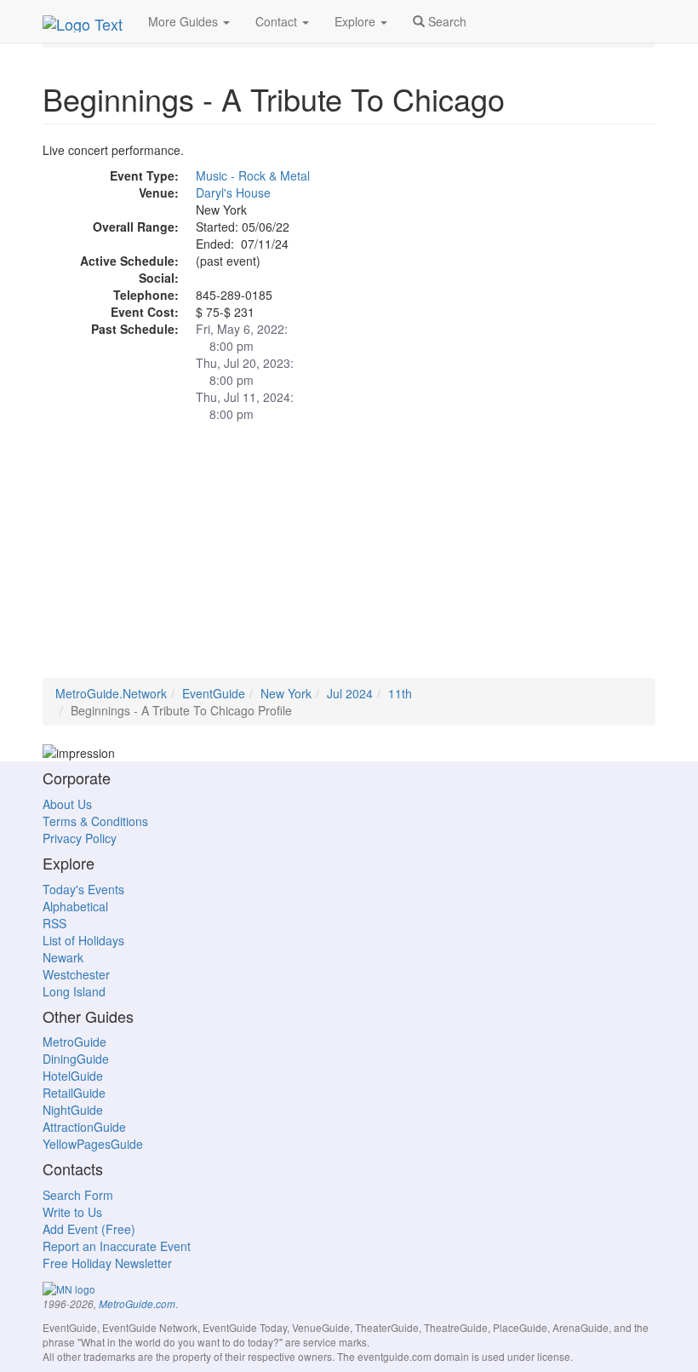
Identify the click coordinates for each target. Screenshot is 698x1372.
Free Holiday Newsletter (107, 1263)
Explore (357, 21)
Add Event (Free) (89, 1228)
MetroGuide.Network (111, 693)
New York (286, 693)
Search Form (78, 1194)
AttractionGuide (84, 1126)
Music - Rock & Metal (253, 175)
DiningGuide (76, 1058)
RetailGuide (74, 1092)
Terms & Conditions (95, 821)
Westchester (76, 974)
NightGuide (73, 1109)
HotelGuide (73, 1075)
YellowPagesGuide (93, 1143)
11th (400, 693)
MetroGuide (74, 1041)
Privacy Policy (80, 838)
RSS (54, 923)
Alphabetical (75, 906)
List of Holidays (83, 940)
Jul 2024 (350, 693)
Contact (277, 21)
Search (445, 21)
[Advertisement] (349, 558)
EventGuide (213, 693)
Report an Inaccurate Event (117, 1245)
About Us (67, 803)
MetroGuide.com (137, 1304)
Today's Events (83, 889)
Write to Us (72, 1211)
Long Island (74, 991)
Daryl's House (233, 192)
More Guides (184, 21)
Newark (63, 957)
